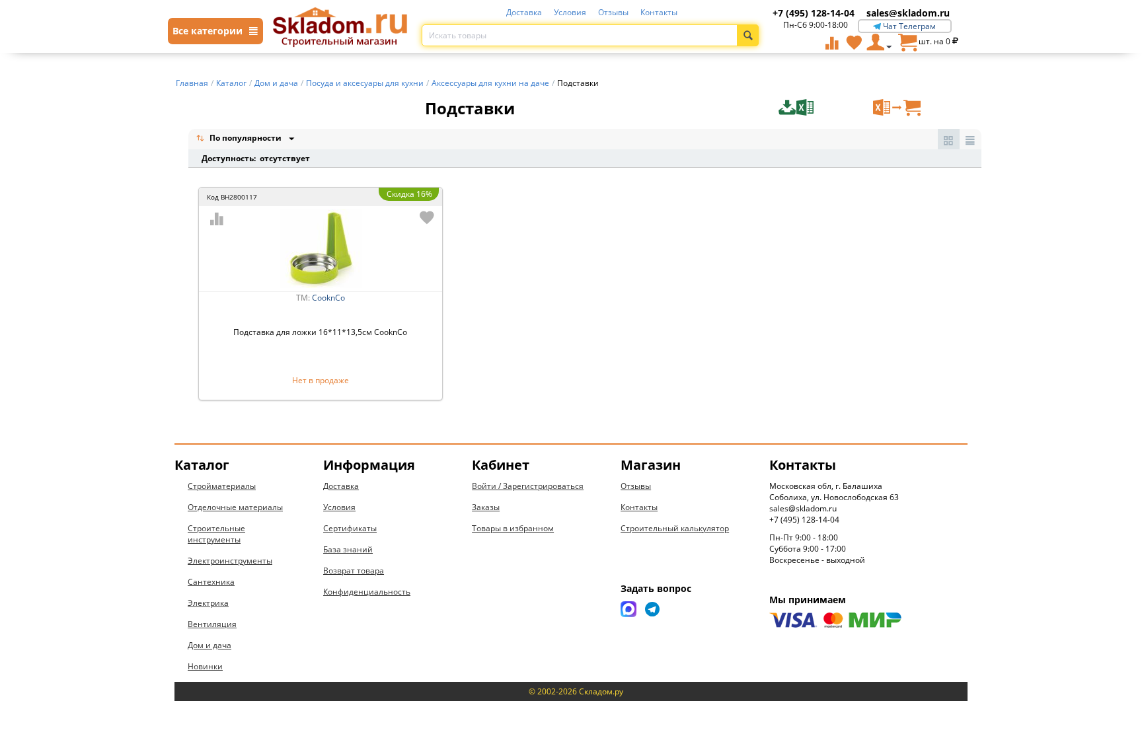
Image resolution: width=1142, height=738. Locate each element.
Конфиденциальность (366, 591)
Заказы (486, 507)
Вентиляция (212, 624)
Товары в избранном (513, 528)
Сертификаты (350, 528)
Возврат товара (353, 570)
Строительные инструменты (216, 534)
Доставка (524, 12)
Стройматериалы (222, 486)
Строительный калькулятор (675, 528)
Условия (570, 12)
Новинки (205, 666)
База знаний (348, 549)
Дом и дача (209, 645)
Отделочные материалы (235, 507)
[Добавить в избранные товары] (427, 217)
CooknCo (328, 297)
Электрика (208, 603)
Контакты (658, 12)
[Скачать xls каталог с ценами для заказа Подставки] (824, 107)
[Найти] (748, 35)
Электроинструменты (230, 560)
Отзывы (613, 12)
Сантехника (211, 581)
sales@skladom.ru (908, 13)
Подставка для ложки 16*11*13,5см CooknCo (320, 332)
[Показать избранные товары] (854, 42)
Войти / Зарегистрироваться (528, 486)
